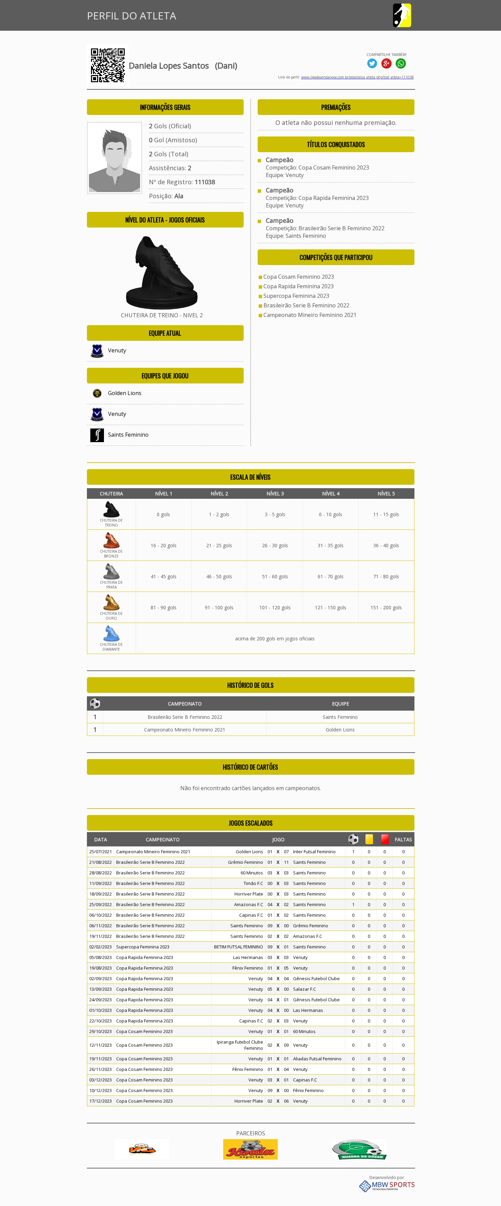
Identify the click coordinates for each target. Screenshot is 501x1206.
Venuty (117, 350)
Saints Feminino (128, 434)
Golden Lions (124, 393)
